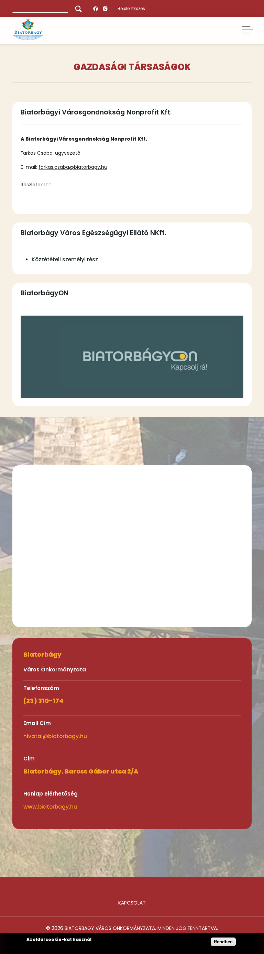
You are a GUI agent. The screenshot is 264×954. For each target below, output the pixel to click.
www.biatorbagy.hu (50, 806)
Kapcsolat (132, 902)
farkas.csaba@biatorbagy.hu (72, 167)
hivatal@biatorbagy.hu (55, 736)
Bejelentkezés (131, 8)
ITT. (48, 184)
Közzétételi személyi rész (65, 259)
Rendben (223, 941)
